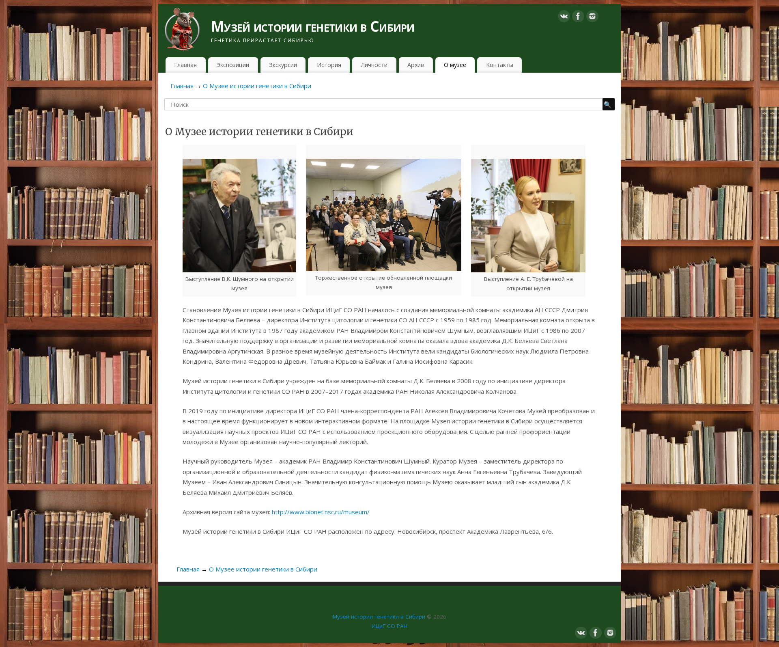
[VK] (564, 18)
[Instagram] (592, 18)
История (329, 65)
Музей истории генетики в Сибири (313, 26)
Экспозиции (233, 65)
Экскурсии (283, 65)
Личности (374, 65)
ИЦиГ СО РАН (389, 626)
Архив (415, 65)
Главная (185, 65)
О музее (455, 65)
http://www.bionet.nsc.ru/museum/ (320, 512)
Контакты (499, 65)
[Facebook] (578, 18)
